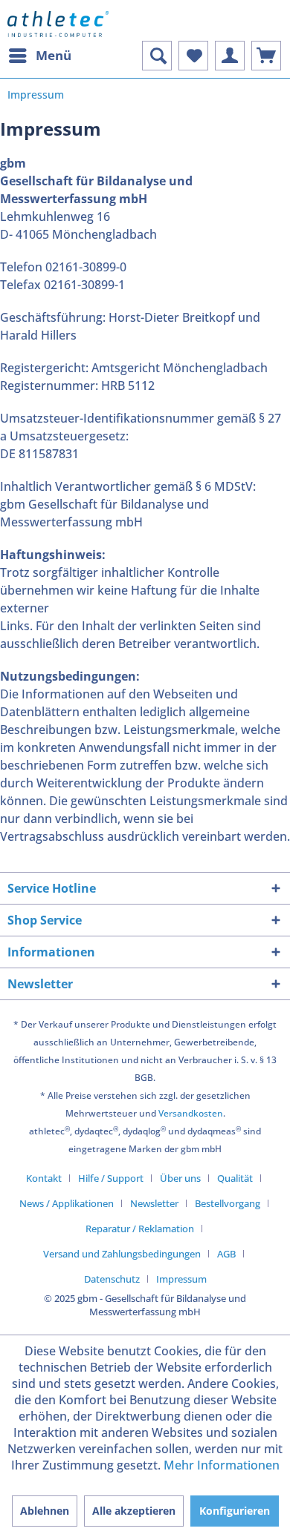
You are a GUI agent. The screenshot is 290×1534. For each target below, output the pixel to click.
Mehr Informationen (222, 1465)
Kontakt (44, 1178)
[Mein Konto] (230, 55)
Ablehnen (44, 1511)
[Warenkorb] (266, 55)
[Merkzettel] (193, 55)
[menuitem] (39, 55)
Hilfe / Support (111, 1178)
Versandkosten (190, 1113)
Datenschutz (112, 1279)
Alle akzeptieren (133, 1511)
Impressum (181, 1279)
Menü (53, 55)
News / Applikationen (66, 1203)
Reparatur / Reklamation (140, 1228)
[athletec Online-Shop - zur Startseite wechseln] (58, 24)
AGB (226, 1253)
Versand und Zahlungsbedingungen (122, 1253)
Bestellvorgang (227, 1203)
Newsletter (154, 1203)
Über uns (180, 1178)
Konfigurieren (234, 1511)
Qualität (235, 1178)
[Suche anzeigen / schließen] (157, 55)
